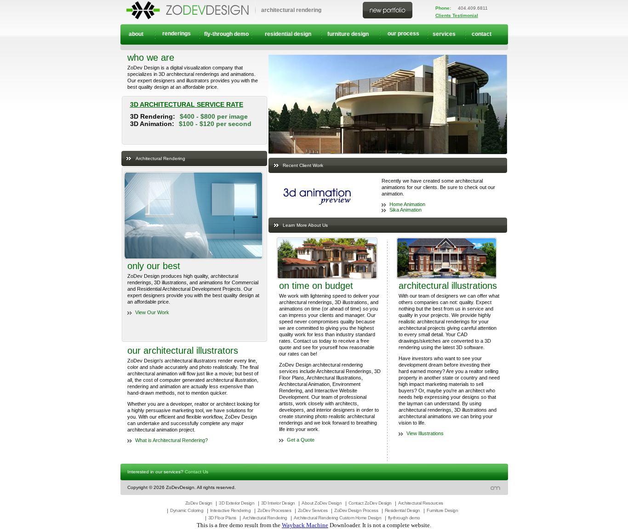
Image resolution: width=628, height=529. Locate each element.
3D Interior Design (278, 503)
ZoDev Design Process (356, 510)
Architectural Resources (420, 503)
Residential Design (402, 510)
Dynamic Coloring (186, 510)
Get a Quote (300, 440)
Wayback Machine (305, 525)
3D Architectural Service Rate (186, 104)
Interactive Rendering (230, 510)
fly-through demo (404, 517)
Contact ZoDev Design (370, 503)
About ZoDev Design (322, 503)
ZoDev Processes (274, 510)
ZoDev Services (313, 510)
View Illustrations (425, 433)
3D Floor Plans (222, 517)
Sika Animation (405, 210)
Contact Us (196, 471)
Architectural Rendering (265, 517)
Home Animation (407, 204)
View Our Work (152, 312)
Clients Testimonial (456, 15)
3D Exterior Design (236, 503)
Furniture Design (442, 510)
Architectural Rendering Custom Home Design (337, 517)
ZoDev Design (198, 503)
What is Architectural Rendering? (171, 440)
